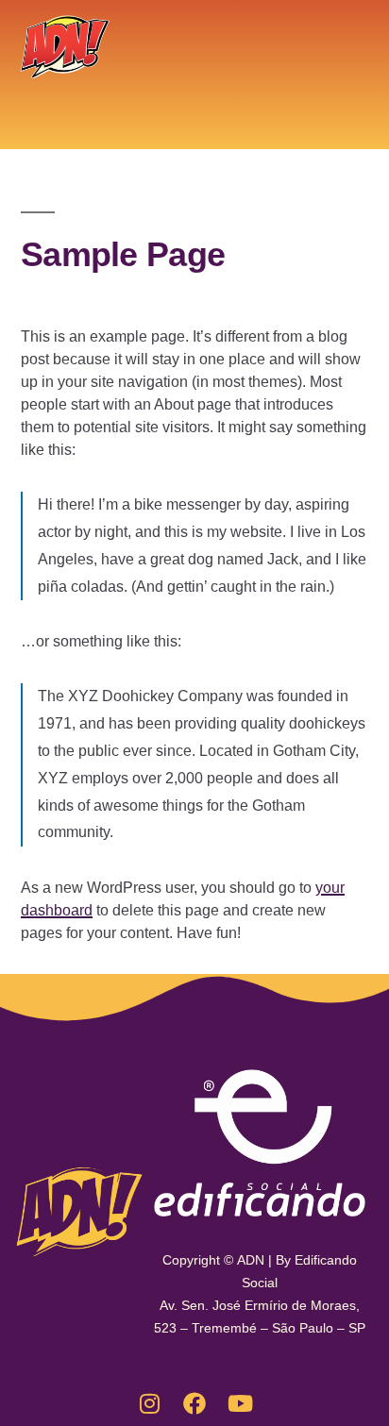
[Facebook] (194, 1403)
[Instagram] (149, 1403)
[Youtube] (239, 1403)
